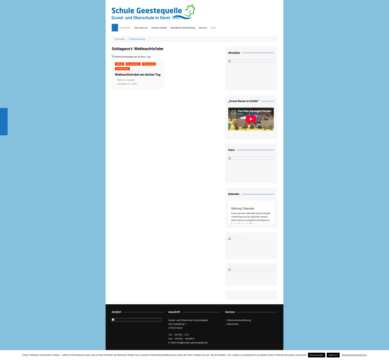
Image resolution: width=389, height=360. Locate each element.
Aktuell (119, 64)
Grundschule (133, 64)
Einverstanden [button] (316, 355)
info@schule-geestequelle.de (192, 342)
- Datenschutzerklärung (238, 320)
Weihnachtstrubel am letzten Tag (137, 74)
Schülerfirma (122, 68)
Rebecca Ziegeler (125, 79)
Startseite (125, 27)
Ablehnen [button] (333, 355)
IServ (213, 27)
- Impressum (232, 323)
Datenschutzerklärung (354, 354)
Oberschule (148, 64)
